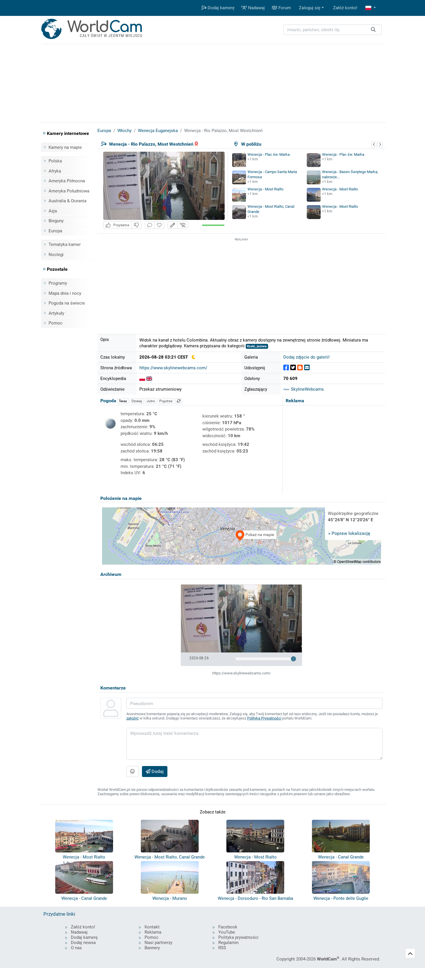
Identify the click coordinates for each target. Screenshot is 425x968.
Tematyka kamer (65, 244)
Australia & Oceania (67, 200)
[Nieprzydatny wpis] (136, 225)
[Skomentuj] (150, 225)
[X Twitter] (293, 367)
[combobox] (332, 30)
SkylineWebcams (307, 389)
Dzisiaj (137, 401)
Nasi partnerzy (158, 942)
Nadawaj (256, 7)
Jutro (151, 401)
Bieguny (56, 220)
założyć (132, 718)
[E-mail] (307, 367)
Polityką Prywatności (264, 718)
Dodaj (157, 771)
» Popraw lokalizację (349, 533)
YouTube (226, 932)
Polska (55, 161)
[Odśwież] (178, 401)
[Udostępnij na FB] (286, 367)
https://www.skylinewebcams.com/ (173, 367)
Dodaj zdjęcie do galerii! (306, 357)
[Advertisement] (241, 282)
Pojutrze (165, 401)
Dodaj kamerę (220, 7)
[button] (370, 8)
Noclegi (56, 254)
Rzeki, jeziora (257, 346)
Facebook (227, 927)
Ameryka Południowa (69, 191)
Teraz (123, 401)
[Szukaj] (373, 30)
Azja (53, 211)
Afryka (55, 171)
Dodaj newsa (83, 942)
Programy (58, 283)
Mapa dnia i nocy (65, 293)
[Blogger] (300, 367)
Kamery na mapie (65, 147)
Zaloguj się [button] (309, 7)
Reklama (153, 932)
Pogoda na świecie (67, 303)
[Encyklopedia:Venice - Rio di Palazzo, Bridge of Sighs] (149, 378)
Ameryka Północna (67, 180)
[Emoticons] (132, 771)
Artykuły (56, 313)
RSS (222, 947)
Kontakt (152, 927)
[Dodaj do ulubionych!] (159, 225)
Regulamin (228, 942)
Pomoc (55, 323)
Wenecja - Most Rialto (265, 189)
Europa (55, 230)
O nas (76, 947)
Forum (284, 7)
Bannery (152, 947)
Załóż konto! (345, 7)
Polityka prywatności (238, 937)
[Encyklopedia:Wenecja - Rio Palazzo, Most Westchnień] (142, 378)
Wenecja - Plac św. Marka (268, 154)
